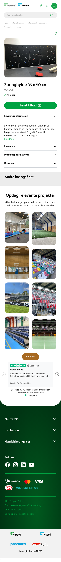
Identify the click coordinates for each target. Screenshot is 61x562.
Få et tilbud (28, 105)
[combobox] (28, 15)
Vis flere (30, 357)
